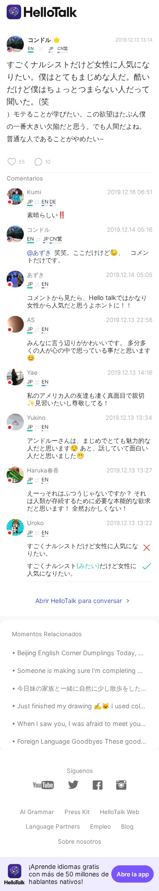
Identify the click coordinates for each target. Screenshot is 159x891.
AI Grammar (37, 811)
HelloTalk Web (119, 811)
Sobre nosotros (79, 841)
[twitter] (73, 784)
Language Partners (53, 826)
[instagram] (121, 785)
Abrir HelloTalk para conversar (78, 600)
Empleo (100, 826)
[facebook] (97, 785)
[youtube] (43, 785)
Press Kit (77, 811)
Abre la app (133, 874)
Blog (127, 826)
